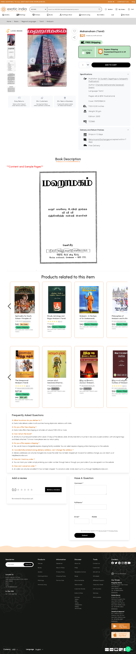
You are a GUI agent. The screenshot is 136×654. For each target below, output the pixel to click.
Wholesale (96, 576)
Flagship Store (116, 583)
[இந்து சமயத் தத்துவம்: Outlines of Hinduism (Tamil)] (121, 377)
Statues (40, 563)
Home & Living (42, 584)
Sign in (111, 2)
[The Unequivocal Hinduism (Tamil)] (24, 377)
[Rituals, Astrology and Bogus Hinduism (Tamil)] (57, 313)
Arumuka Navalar (88, 385)
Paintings (41, 580)
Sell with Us (96, 572)
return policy (54, 439)
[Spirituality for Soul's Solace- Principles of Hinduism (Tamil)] (24, 313)
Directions (114, 592)
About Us (77, 563)
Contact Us (96, 563)
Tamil (41, 21)
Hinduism (50, 21)
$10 (88, 52)
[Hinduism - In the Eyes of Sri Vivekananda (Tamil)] (89, 313)
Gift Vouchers (97, 589)
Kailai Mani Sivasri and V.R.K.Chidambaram (24, 389)
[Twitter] (116, 563)
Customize (96, 567)
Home (9, 21)
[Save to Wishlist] (74, 32)
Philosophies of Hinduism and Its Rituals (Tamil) (121, 318)
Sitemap (95, 593)
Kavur (51, 324)
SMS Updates (97, 597)
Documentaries (79, 580)
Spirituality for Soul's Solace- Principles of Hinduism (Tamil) (23, 318)
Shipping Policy (61, 576)
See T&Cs (23, 105)
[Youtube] (129, 563)
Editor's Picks (79, 593)
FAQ (133, 2)
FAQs (76, 567)
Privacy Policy (113, 531)
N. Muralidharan (55, 385)
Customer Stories (80, 589)
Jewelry (40, 572)
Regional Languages (29, 21)
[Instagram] (122, 563)
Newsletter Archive (80, 572)
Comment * (78, 483)
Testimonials (78, 584)
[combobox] (72, 9)
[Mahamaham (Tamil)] (11, 40)
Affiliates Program (98, 580)
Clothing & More (43, 576)
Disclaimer (59, 563)
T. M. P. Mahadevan (120, 388)
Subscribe (28, 564)
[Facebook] (112, 563)
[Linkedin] (126, 563)
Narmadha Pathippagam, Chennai (23, 322)
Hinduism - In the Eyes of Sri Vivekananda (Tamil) (88, 318)
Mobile (94, 517)
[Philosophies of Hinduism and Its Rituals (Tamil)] (121, 313)
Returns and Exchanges (99, 139)
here (66, 462)
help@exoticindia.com (20, 455)
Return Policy (60, 567)
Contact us (123, 2)
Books (16, 21)
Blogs (76, 576)
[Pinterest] (119, 563)
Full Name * (78, 502)
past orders (85, 462)
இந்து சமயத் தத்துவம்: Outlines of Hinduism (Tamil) (120, 382)
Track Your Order (98, 584)
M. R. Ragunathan (120, 321)
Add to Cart (111, 65)
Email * (77, 517)
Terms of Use (102, 531)
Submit (85, 535)
